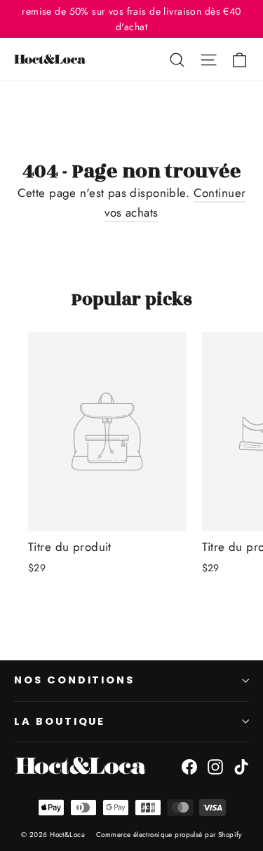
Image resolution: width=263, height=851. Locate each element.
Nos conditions (74, 680)
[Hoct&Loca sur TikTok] (241, 765)
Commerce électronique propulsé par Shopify (169, 834)
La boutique (59, 721)
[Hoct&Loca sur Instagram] (215, 765)
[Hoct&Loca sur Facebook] (189, 765)
